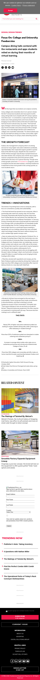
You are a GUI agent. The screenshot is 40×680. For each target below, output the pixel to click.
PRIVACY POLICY (20, 648)
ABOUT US (20, 633)
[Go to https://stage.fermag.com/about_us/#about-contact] (24, 661)
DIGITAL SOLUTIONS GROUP (20, 639)
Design (4, 32)
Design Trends (15, 32)
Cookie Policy (16, 5)
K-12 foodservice (23, 161)
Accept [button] (10, 10)
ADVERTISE (20, 636)
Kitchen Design (5, 414)
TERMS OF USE (20, 651)
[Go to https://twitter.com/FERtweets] (20, 661)
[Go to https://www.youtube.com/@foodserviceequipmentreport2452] (28, 661)
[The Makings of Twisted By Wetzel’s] (20, 400)
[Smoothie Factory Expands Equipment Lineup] (20, 443)
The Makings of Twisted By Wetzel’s (17, 416)
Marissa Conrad (6, 61)
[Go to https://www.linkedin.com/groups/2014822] (16, 661)
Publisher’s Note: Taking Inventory (18, 544)
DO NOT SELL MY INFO (20, 654)
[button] (20, 617)
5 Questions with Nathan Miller (16, 552)
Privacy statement (29, 5)
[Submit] (37, 19)
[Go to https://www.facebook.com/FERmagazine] (12, 661)
